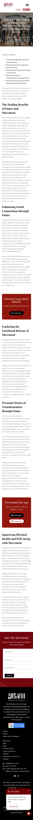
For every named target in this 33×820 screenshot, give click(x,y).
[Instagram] (18, 776)
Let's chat (14, 806)
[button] (27, 5)
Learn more (21, 788)
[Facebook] (15, 776)
